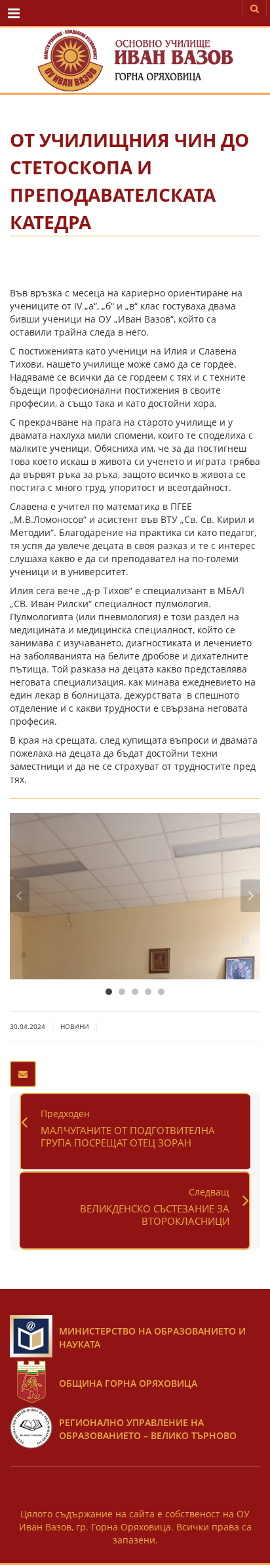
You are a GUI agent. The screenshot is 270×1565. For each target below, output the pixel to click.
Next (250, 895)
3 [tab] (135, 991)
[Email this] (23, 1074)
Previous (19, 895)
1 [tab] (108, 991)
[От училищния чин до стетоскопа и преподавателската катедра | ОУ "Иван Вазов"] (135, 60)
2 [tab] (121, 991)
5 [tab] (161, 991)
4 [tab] (148, 991)
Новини (74, 1026)
